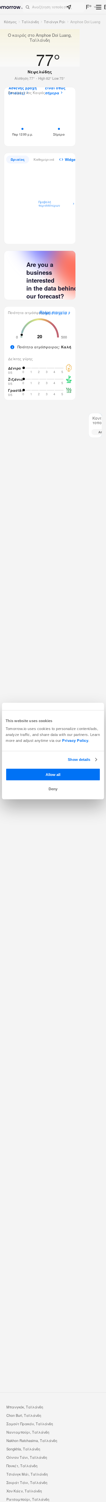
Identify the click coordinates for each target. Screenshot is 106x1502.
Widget (71, 159)
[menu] (99, 7)
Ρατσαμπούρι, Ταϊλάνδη (27, 1499)
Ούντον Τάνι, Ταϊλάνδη (26, 1457)
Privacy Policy (75, 740)
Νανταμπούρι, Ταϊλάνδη (27, 1432)
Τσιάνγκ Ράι (54, 21)
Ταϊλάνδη (30, 21)
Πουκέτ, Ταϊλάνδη (21, 1465)
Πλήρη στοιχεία (53, 313)
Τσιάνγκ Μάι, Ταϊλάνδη (27, 1474)
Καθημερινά (44, 159)
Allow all (53, 774)
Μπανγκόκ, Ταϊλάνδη (24, 1406)
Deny (53, 789)
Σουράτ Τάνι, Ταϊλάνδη (26, 1482)
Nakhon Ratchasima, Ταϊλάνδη (31, 1440)
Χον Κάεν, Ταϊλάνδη (24, 1490)
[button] (54, 7)
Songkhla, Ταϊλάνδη (23, 1448)
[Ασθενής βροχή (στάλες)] (23, 121)
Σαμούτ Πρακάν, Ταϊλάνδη (29, 1423)
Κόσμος (10, 21)
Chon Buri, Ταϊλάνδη (23, 1415)
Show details (79, 759)
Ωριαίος (18, 159)
